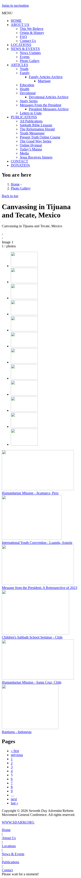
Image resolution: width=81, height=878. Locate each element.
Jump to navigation (15, 5)
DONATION (20, 165)
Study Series (29, 101)
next (14, 799)
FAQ (23, 37)
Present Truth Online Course (40, 137)
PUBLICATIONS (24, 117)
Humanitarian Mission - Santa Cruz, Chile (31, 682)
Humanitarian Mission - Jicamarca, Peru (30, 493)
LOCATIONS (21, 45)
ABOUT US (20, 25)
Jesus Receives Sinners (36, 157)
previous (17, 755)
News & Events (13, 854)
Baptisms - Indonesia (17, 732)
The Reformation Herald (37, 129)
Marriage (44, 81)
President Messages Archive (49, 109)
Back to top (10, 196)
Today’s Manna (31, 149)
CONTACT (19, 161)
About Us (9, 838)
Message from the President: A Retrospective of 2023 (39, 588)
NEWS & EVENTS (25, 49)
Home (15, 184)
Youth (24, 69)
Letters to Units (31, 113)
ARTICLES (19, 65)
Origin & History (32, 33)
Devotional (28, 93)
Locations (9, 846)
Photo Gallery (30, 61)
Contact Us (28, 41)
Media (24, 153)
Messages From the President (40, 105)
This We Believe (31, 29)
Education (27, 85)
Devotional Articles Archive (48, 97)
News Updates (30, 53)
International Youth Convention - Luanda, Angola (37, 542)
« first (15, 751)
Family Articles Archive (46, 77)
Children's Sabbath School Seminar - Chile (32, 637)
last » (14, 803)
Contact (7, 870)
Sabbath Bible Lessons (36, 125)
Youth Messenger (32, 133)
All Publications (31, 121)
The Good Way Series (35, 141)
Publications (10, 862)
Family (25, 73)
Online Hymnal (31, 145)
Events (24, 57)
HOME (16, 21)
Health (24, 89)
